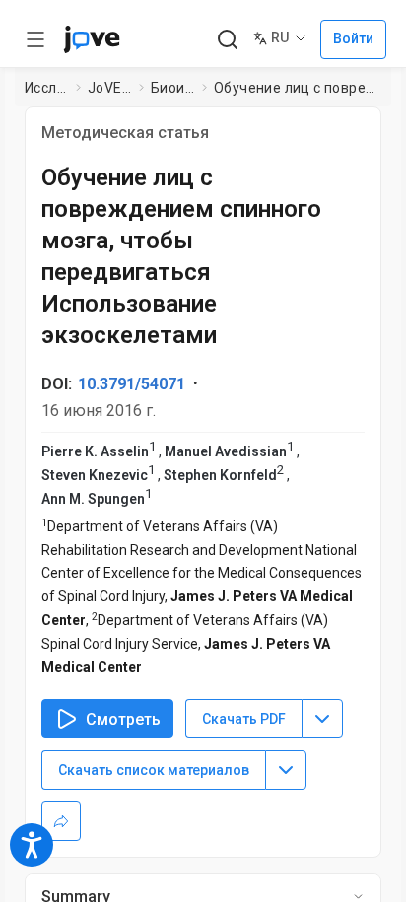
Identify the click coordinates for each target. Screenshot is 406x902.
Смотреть (123, 719)
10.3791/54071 (131, 384)
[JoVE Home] (91, 39)
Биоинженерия (173, 88)
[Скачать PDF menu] (322, 718)
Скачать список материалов (153, 770)
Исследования (46, 88)
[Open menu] (35, 39)
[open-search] (227, 40)
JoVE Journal (109, 88)
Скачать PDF (244, 719)
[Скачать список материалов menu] (285, 770)
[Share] (61, 821)
